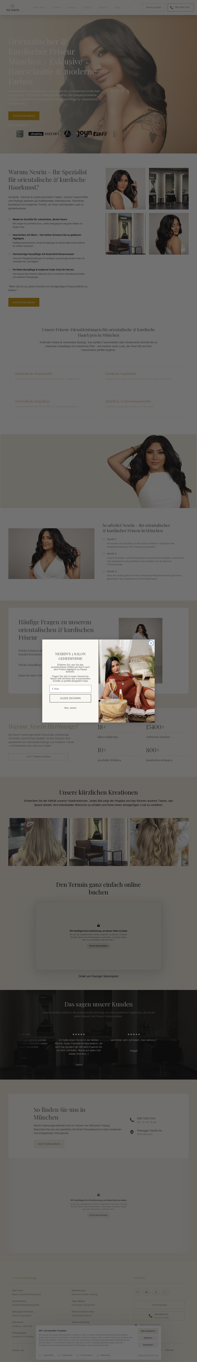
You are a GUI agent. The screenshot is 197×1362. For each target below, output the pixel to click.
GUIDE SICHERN (70, 698)
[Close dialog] (151, 643)
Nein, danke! (70, 708)
